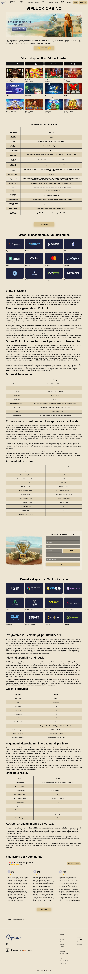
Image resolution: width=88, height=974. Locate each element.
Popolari (14, 63)
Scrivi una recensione (73, 863)
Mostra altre (44, 909)
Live (33, 63)
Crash (52, 63)
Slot (72, 63)
